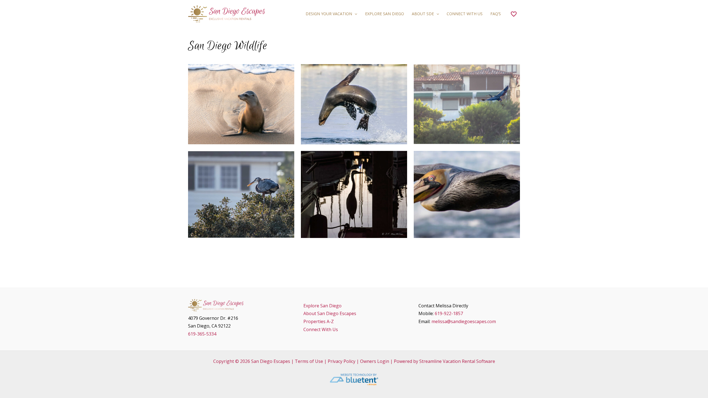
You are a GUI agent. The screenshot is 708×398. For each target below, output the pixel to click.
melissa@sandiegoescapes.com (463, 321)
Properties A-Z (318, 321)
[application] (354, 14)
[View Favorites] (513, 14)
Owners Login (374, 361)
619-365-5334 (202, 334)
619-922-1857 (449, 313)
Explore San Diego (322, 306)
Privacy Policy (341, 361)
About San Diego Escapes (329, 313)
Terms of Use (309, 361)
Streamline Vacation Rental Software (457, 361)
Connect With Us (320, 329)
